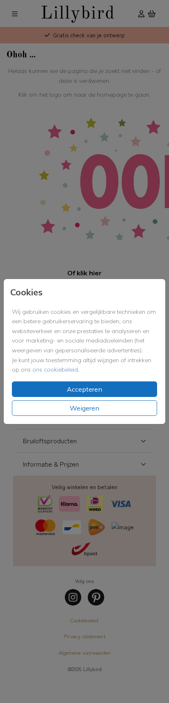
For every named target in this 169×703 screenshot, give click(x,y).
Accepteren (84, 389)
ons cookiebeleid (55, 369)
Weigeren (84, 408)
